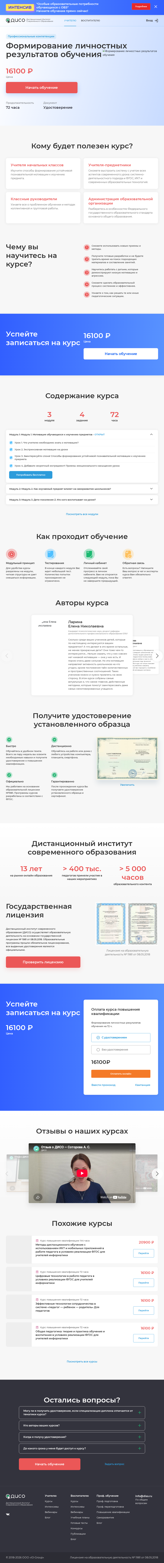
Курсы (48, 1501)
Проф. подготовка (107, 1501)
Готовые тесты (79, 1523)
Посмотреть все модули (82, 514)
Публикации (78, 1533)
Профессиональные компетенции (31, 36)
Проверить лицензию (43, 962)
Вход (149, 20)
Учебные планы (80, 1517)
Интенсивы (52, 1506)
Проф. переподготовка (110, 1506)
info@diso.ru (143, 1496)
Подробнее (141, 6)
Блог (47, 1517)
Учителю (70, 20)
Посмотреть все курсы (82, 1361)
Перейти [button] (143, 1253)
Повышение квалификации (113, 1512)
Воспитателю (90, 20)
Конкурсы (76, 1528)
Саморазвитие (105, 1517)
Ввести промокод (103, 1085)
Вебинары (51, 1512)
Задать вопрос (114, 1464)
